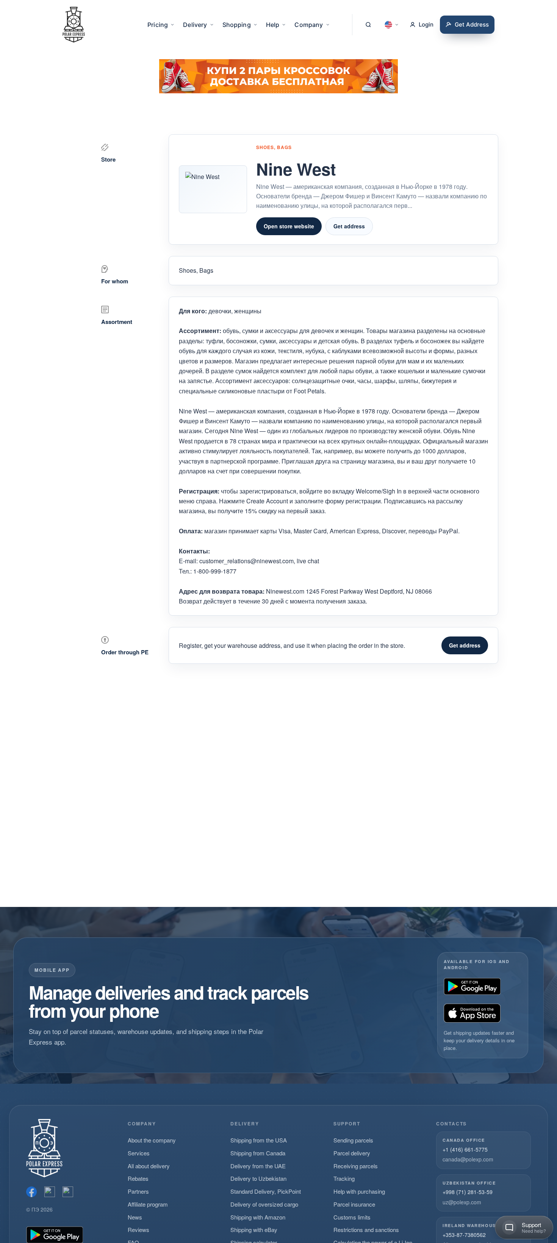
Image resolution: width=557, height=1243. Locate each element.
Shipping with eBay (253, 1230)
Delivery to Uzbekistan (258, 1178)
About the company (152, 1140)
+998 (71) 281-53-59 (468, 1192)
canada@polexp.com (468, 1159)
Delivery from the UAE (258, 1166)
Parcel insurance (354, 1204)
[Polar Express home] (74, 24)
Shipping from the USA (258, 1140)
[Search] (368, 24)
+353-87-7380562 (464, 1234)
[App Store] (472, 1013)
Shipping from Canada (257, 1153)
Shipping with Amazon (257, 1217)
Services (139, 1153)
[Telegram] (68, 1191)
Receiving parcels (355, 1166)
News (135, 1217)
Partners (138, 1191)
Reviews (138, 1230)
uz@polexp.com (462, 1202)
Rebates (138, 1178)
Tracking (344, 1178)
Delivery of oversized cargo (264, 1204)
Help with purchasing (359, 1191)
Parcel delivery (351, 1153)
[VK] (49, 1191)
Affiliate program (148, 1204)
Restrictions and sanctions (366, 1230)
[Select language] (391, 24)
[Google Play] (472, 986)
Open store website (289, 226)
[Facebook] (31, 1191)
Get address (349, 226)
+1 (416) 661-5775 (465, 1149)
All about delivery (149, 1166)
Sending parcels (353, 1140)
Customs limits (352, 1217)
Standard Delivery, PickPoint (265, 1191)
